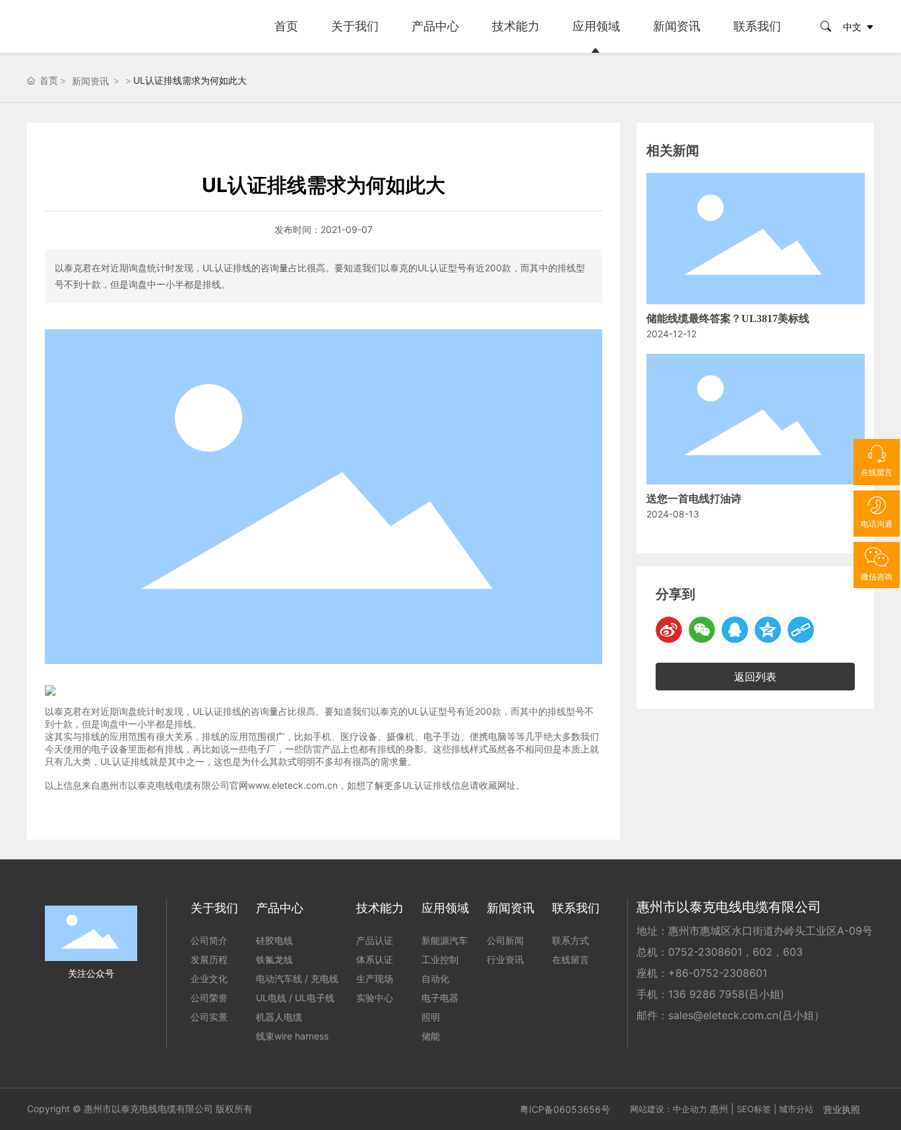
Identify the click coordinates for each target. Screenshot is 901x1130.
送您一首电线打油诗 (693, 498)
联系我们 (757, 26)
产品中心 (435, 26)
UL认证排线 (217, 711)
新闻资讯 (676, 26)
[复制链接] (801, 629)
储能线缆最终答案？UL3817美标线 (727, 318)
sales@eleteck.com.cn (723, 1015)
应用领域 (596, 26)
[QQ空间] (768, 629)
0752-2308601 (705, 951)
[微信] (702, 629)
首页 (286, 26)
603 (793, 951)
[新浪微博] (669, 629)
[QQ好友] (735, 629)
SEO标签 (754, 1109)
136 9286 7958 (706, 994)
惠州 (719, 1108)
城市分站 (796, 1109)
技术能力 (516, 26)
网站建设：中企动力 (668, 1109)
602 (762, 951)
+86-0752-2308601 (717, 973)
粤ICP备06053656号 (565, 1109)
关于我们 (355, 26)
